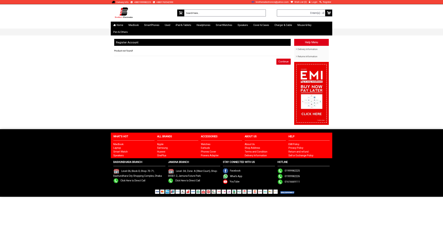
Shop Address (252, 147)
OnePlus (161, 155)
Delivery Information (308, 49)
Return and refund (298, 151)
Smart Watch (120, 151)
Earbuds (205, 147)
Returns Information (307, 56)
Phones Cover (208, 151)
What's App (236, 176)
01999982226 (292, 176)
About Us (250, 144)
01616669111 (292, 181)
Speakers (118, 155)
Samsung (162, 147)
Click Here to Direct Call (132, 180)
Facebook (235, 170)
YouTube (234, 181)
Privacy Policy (295, 147)
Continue (283, 61)
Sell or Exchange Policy (300, 155)
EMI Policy (293, 144)
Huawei (161, 151)
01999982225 (292, 170)
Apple (160, 144)
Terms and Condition (256, 151)
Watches (205, 144)
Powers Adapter (210, 155)
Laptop (117, 147)
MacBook (118, 144)
